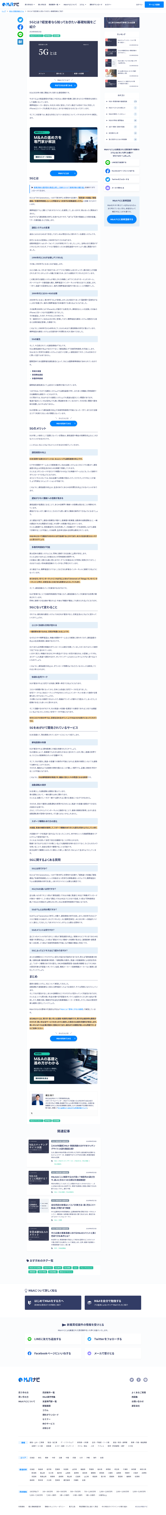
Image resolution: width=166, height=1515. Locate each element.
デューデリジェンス (86, 1268)
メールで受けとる (118, 188)
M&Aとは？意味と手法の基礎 (71, 1009)
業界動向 (48, 36)
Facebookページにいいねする (123, 171)
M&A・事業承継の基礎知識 (123, 101)
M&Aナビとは (63, 173)
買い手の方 (42, 4)
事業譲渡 (32, 1272)
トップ (4, 11)
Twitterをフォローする (120, 179)
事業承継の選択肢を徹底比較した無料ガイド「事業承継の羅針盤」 (59, 187)
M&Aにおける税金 (35, 1268)
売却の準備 (42, 1272)
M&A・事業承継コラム (16, 11)
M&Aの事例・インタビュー (122, 114)
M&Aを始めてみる (63, 423)
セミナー (108, 4)
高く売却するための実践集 (122, 139)
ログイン (139, 4)
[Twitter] (32, 1113)
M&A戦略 (67, 1268)
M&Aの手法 (48, 1268)
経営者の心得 (122, 133)
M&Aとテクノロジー (36, 36)
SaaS (75, 1268)
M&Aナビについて (70, 4)
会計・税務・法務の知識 (122, 127)
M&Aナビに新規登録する (121, 219)
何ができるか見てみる (63, 85)
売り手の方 (29, 4)
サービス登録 (154, 4)
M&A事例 (58, 1268)
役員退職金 (52, 1272)
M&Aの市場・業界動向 (122, 120)
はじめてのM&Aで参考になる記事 (121, 22)
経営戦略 (56, 36)
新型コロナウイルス (66, 1272)
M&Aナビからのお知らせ (122, 108)
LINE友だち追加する (119, 162)
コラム (81, 4)
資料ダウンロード (96, 4)
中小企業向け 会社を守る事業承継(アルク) (72, 1108)
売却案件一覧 (53, 4)
